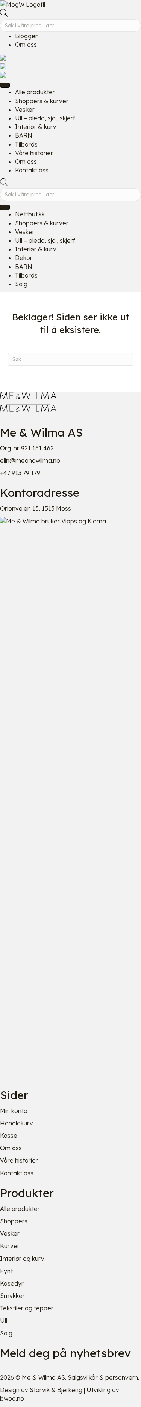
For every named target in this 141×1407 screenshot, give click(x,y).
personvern (121, 1377)
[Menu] (5, 85)
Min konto (13, 1110)
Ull (3, 1320)
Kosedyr (12, 1283)
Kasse (8, 1135)
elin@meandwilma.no (30, 460)
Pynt (6, 1271)
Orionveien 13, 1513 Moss (35, 508)
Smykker (12, 1295)
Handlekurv (16, 1123)
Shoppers (13, 1221)
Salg (6, 1333)
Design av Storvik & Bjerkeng (41, 1390)
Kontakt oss (16, 1173)
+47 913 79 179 (20, 473)
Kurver (10, 1246)
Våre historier (19, 1160)
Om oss (26, 44)
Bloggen (27, 36)
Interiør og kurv (22, 1258)
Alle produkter (20, 1208)
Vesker (10, 1233)
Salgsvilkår (83, 1377)
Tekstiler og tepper (26, 1308)
